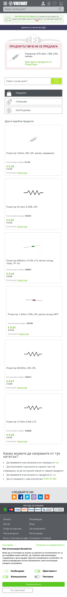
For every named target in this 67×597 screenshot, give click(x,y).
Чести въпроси (11, 533)
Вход (31, 524)
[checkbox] (5, 571)
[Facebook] (20, 496)
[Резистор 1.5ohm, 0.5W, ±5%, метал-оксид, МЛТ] (34, 300)
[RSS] (46, 496)
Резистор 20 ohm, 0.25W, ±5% (21, 206)
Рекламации (35, 519)
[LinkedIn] (40, 496)
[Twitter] (27, 496)
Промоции (21, 102)
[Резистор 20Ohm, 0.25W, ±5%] (33, 193)
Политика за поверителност (50, 545)
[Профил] (43, 3)
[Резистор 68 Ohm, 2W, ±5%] (33, 354)
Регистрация (36, 533)
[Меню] (5, 3)
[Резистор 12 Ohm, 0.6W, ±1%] (33, 408)
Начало (7, 519)
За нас (6, 524)
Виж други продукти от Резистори (38, 63)
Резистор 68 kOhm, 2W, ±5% (21, 368)
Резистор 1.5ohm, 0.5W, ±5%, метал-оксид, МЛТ (33, 314)
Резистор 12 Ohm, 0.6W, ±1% (21, 421)
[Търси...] (60, 9)
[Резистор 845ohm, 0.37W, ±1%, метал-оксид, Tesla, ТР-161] (32, 246)
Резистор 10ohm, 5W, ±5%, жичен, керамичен (30, 153)
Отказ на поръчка (12, 528)
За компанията (37, 528)
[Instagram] (33, 496)
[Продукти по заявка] (49, 3)
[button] (9, 545)
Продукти (21, 93)
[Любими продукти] (54, 3)
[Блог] (14, 496)
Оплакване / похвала (40, 538)
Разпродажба (23, 110)
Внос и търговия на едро (16, 538)
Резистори (22, 173)
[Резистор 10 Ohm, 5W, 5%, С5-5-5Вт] (33, 139)
